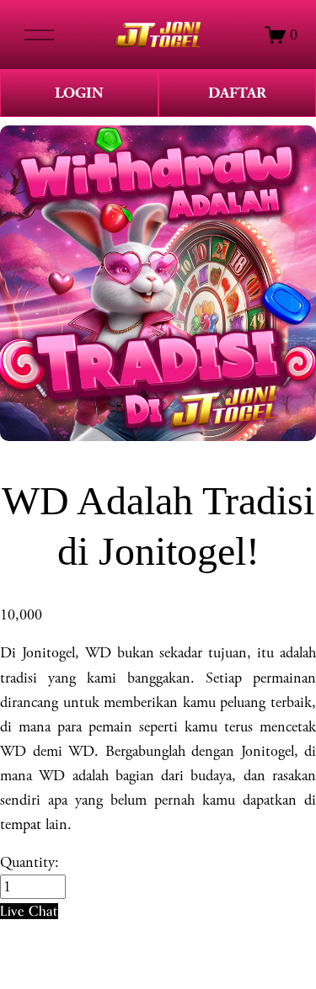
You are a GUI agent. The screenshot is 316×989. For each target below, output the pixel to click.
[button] (29, 911)
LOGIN (79, 93)
